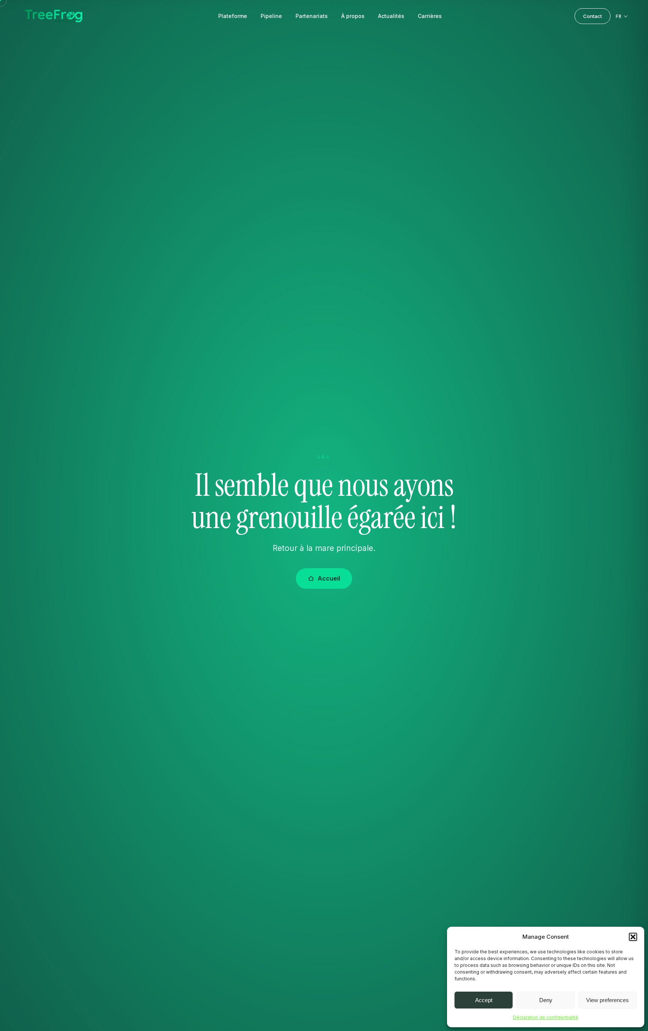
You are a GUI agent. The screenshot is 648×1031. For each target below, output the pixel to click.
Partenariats (312, 16)
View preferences (607, 1000)
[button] (633, 937)
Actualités (391, 16)
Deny (545, 1000)
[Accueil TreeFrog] (53, 16)
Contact (592, 16)
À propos (352, 16)
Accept (483, 1000)
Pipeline (271, 16)
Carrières (430, 16)
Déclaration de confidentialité (545, 1017)
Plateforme (232, 16)
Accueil (329, 578)
